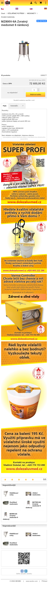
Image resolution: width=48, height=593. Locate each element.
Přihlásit (44, 581)
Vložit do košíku (35, 94)
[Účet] (31, 3)
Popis (4, 106)
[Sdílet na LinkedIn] (26, 571)
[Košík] (41, 3)
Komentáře (14, 106)
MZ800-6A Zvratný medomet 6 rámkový (10, 516)
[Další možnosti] (46, 3)
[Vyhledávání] (35, 3)
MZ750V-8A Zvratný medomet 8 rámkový (33, 504)
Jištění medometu (36, 494)
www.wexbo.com (32, 581)
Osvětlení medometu (14, 503)
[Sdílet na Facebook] (22, 571)
